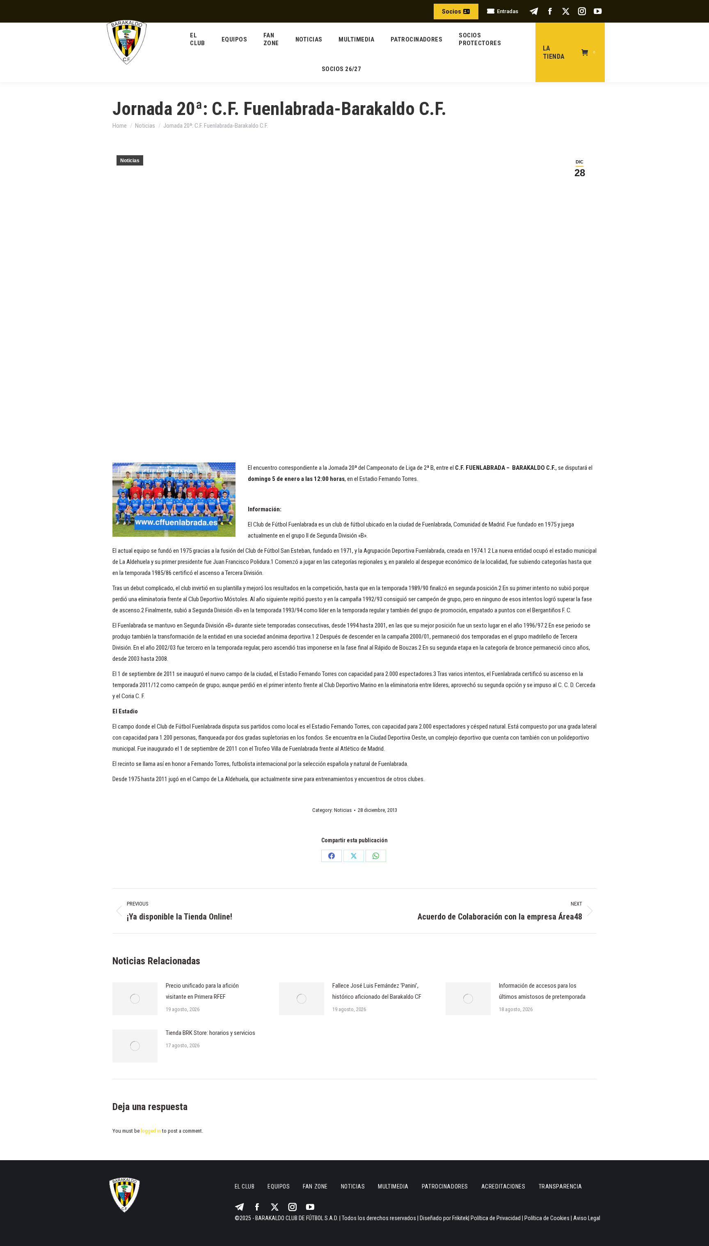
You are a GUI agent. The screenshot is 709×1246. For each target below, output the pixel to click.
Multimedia (393, 1186)
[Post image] (135, 998)
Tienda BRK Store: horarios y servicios (210, 1033)
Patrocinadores (445, 1186)
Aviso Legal (586, 1218)
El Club (245, 1186)
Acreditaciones (503, 1186)
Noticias (130, 160)
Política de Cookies (546, 1218)
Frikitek (460, 1218)
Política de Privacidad (496, 1218)
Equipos (279, 1186)
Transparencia (560, 1186)
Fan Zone (315, 1186)
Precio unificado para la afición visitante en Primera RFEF (202, 991)
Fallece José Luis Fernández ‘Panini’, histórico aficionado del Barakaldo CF (376, 991)
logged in (151, 1131)
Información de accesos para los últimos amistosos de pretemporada (542, 991)
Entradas (507, 11)
